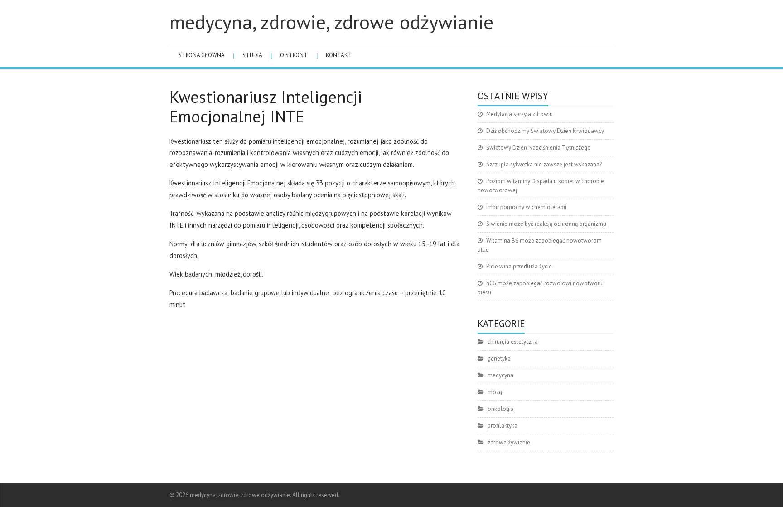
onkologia (501, 409)
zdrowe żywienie (509, 442)
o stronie (294, 55)
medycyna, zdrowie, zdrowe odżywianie (331, 21)
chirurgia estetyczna (513, 342)
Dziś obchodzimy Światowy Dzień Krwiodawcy (545, 131)
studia (252, 55)
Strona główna (202, 55)
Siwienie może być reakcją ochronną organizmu (546, 224)
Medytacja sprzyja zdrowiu (519, 114)
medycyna (500, 375)
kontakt (339, 55)
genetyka (499, 358)
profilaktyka (502, 425)
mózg (495, 392)
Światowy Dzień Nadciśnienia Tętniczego (538, 147)
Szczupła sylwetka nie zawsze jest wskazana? (544, 164)
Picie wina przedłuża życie (519, 266)
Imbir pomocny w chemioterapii (526, 207)
